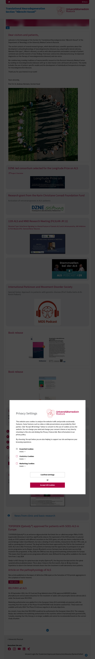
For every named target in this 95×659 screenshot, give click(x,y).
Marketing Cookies (26, 463)
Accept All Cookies (47, 485)
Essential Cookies (26, 449)
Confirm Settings (47, 475)
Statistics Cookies (26, 456)
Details (21, 452)
